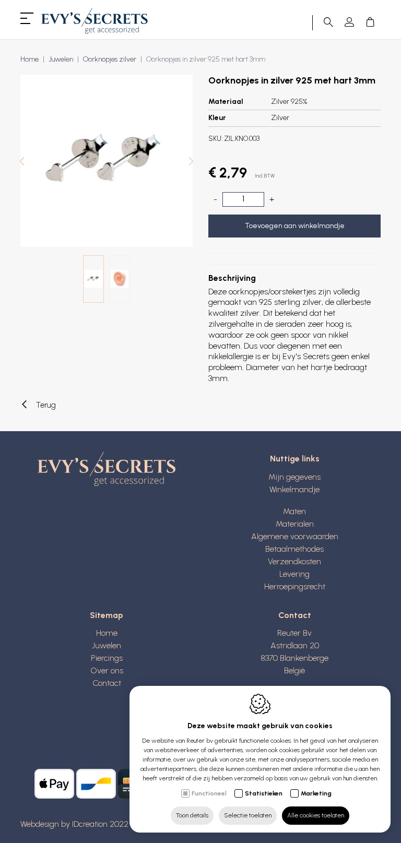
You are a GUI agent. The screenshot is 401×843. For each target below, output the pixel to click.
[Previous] (22, 162)
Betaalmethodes (294, 549)
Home (29, 59)
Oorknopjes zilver (109, 59)
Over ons (106, 670)
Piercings (107, 658)
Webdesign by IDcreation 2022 (74, 824)
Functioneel (209, 793)
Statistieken (263, 793)
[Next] (191, 162)
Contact (106, 683)
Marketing (316, 793)
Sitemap (106, 615)
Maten (294, 511)
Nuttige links (295, 459)
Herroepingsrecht (294, 586)
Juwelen (61, 59)
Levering (294, 574)
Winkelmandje (294, 489)
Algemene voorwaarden (294, 536)
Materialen (295, 524)
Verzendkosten (294, 561)
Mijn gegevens (294, 477)
